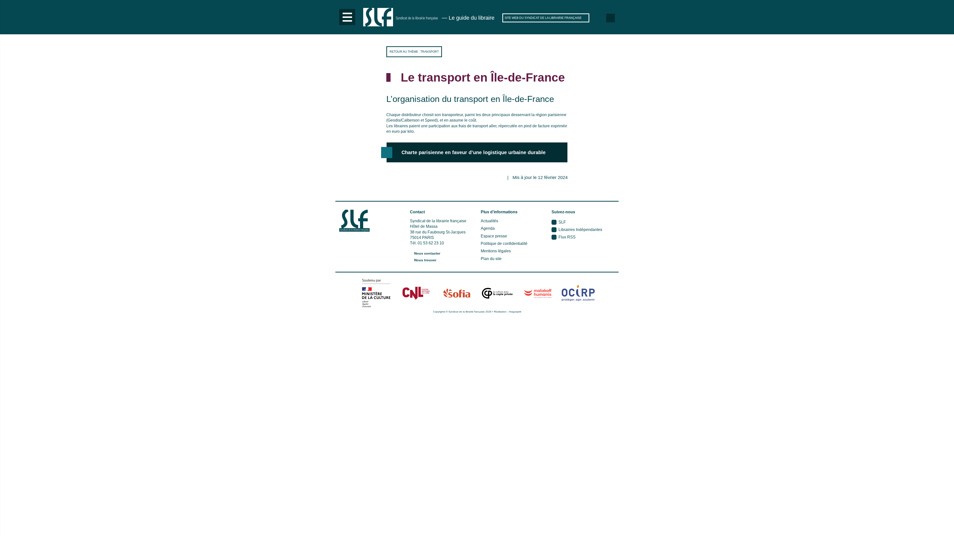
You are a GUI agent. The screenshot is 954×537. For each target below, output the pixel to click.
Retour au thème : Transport (414, 51)
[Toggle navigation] (347, 17)
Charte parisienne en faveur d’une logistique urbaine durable (473, 152)
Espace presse (494, 236)
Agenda (488, 228)
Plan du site (491, 259)
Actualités (489, 221)
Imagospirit (515, 311)
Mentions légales (496, 251)
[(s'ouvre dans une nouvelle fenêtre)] (375, 293)
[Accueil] (400, 17)
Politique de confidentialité (504, 243)
